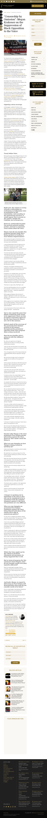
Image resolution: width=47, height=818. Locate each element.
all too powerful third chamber (13, 87)
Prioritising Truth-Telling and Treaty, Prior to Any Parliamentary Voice (17, 675)
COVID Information (36, 70)
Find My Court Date (36, 125)
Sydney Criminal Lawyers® (39, 812)
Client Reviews (34, 114)
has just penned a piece (15, 120)
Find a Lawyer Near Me (36, 123)
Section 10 (33, 127)
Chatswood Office (38, 773)
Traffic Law (34, 59)
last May (12, 131)
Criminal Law (34, 57)
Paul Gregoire (10, 35)
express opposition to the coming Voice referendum (13, 95)
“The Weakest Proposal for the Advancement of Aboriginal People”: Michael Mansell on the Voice (18, 689)
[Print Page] (1, 29)
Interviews (33, 68)
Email (6, 635)
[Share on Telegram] (1, 23)
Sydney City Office (24, 762)
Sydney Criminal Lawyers (9, 177)
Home (5, 12)
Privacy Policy (5, 812)
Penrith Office (37, 782)
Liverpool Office (24, 773)
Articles (8, 12)
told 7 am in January (11, 108)
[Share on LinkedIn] (1, 17)
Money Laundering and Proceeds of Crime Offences (37, 73)
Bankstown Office (38, 791)
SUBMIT (38, 44)
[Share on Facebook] (1, 11)
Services (33, 61)
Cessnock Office (37, 801)
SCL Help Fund (34, 66)
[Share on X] (1, 14)
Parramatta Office (38, 762)
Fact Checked (8, 37)
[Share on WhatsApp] (1, 20)
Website (10, 635)
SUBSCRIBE (15, 662)
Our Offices (34, 118)
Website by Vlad (41, 814)
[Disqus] (15, 737)
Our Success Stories (36, 112)
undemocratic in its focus (11, 89)
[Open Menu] (45, 6)
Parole (33, 76)
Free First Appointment (36, 116)
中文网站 (33, 130)
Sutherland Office (25, 801)
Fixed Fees (33, 109)
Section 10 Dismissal (36, 64)
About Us (33, 107)
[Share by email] (1, 26)
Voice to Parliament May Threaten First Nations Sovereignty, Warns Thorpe (18, 681)
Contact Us (34, 121)
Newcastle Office (24, 782)
